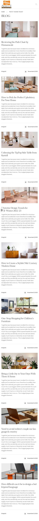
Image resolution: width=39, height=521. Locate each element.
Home (3, 12)
